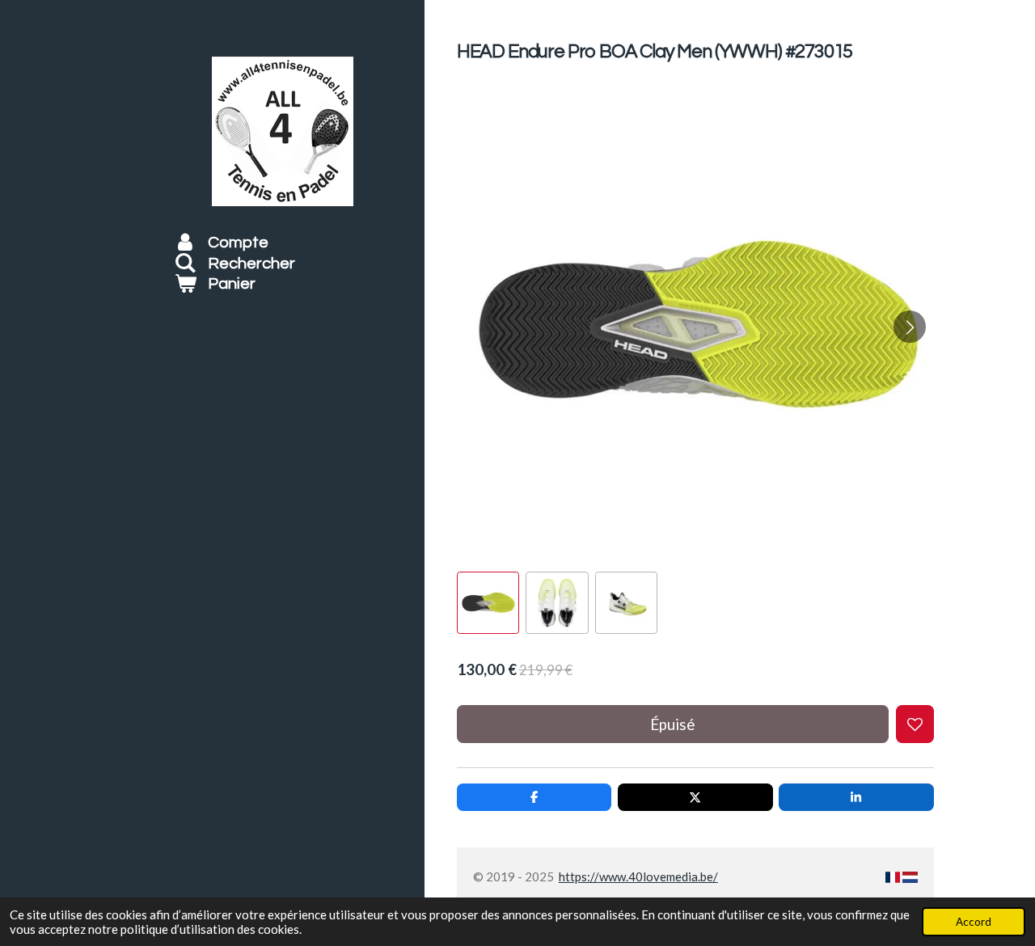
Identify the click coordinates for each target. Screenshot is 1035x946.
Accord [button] (973, 921)
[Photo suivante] (909, 326)
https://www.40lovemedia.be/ (638, 876)
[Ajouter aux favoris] (915, 724)
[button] (488, 603)
